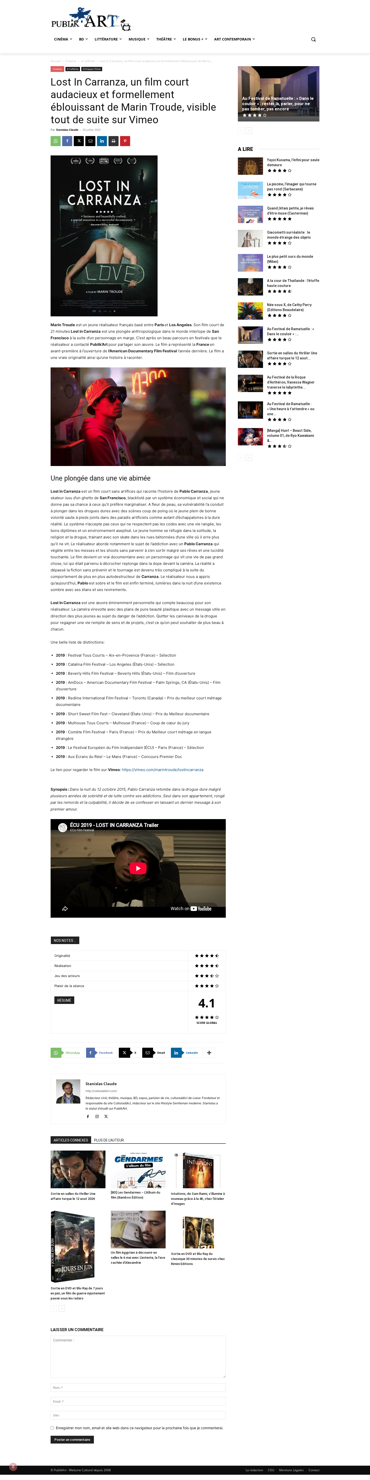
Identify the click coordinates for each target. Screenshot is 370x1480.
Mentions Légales (291, 1470)
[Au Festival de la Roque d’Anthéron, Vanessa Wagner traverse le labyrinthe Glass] (250, 384)
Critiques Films (92, 69)
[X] (79, 141)
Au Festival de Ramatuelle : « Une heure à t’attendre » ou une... (290, 409)
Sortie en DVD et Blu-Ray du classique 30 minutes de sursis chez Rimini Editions (198, 1259)
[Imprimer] (113, 141)
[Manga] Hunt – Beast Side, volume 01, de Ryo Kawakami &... (290, 436)
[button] (313, 39)
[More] (209, 1053)
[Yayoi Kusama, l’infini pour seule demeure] (250, 166)
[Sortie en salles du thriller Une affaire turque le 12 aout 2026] (78, 1170)
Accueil (56, 61)
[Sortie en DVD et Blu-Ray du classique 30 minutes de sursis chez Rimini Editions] (198, 1230)
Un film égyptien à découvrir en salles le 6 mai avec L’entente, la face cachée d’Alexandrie (138, 1257)
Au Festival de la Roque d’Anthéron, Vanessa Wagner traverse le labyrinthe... (291, 382)
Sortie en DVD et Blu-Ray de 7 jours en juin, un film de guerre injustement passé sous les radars (78, 1293)
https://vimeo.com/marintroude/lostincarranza (162, 769)
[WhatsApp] (56, 141)
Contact (314, 1470)
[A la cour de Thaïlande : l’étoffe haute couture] (250, 287)
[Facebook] (67, 141)
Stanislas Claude (67, 130)
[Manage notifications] (13, 1467)
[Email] (90, 141)
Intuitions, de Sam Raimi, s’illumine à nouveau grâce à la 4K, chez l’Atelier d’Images (198, 1199)
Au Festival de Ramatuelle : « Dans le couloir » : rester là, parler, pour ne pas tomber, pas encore (278, 103)
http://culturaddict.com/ (101, 1091)
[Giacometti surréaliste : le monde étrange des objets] (250, 239)
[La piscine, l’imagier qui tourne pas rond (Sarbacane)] (250, 190)
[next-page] (62, 1308)
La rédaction (254, 1470)
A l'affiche (88, 61)
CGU (271, 1470)
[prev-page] (54, 1308)
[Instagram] (99, 1117)
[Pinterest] (125, 141)
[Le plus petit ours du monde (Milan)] (250, 263)
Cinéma (70, 61)
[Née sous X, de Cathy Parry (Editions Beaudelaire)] (250, 311)
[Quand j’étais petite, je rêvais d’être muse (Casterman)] (250, 215)
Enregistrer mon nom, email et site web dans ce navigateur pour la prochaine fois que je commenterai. (139, 1428)
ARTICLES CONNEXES (71, 1140)
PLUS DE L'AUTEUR (109, 1140)
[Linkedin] (102, 141)
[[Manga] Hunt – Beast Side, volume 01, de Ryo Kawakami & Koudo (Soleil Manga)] (250, 437)
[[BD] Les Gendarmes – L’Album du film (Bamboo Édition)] (138, 1169)
